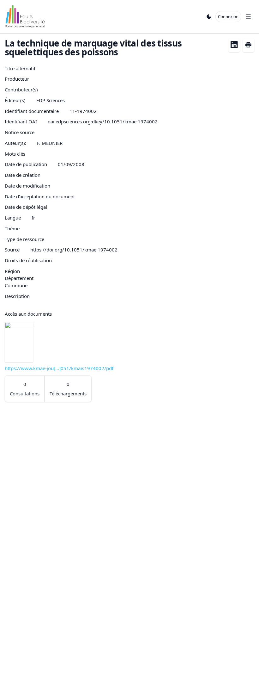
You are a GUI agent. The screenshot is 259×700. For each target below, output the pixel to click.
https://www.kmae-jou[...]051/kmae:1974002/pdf (59, 368)
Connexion (228, 16)
